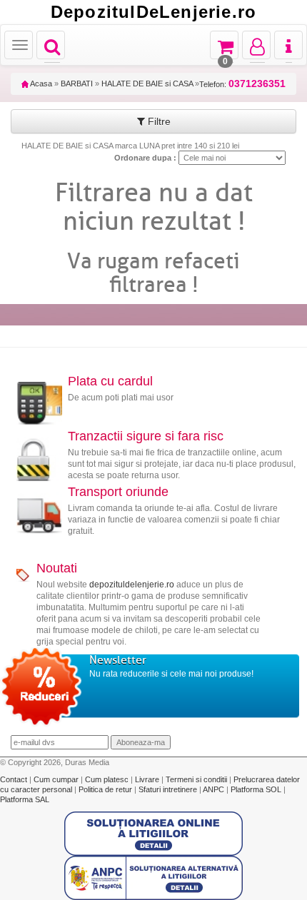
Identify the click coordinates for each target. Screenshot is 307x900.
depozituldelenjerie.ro (131, 585)
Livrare (148, 779)
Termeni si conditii (197, 779)
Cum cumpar (57, 779)
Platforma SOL (256, 789)
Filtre (158, 121)
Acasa (40, 83)
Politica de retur (106, 789)
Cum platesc (108, 779)
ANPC (213, 789)
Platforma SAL (24, 799)
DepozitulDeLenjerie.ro (153, 12)
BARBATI (77, 83)
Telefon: (242, 84)
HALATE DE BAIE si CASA (147, 83)
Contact (14, 779)
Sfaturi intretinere (169, 789)
